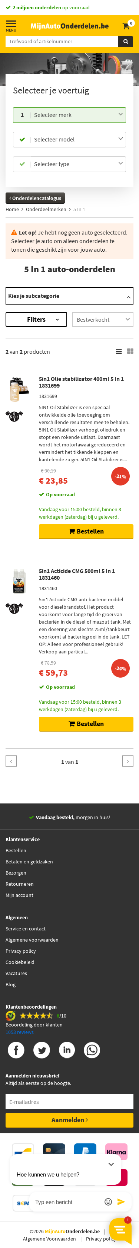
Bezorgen (16, 872)
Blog (11, 984)
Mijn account (19, 895)
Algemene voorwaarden (32, 939)
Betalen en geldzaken (29, 861)
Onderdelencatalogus (36, 198)
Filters (36, 319)
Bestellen (16, 850)
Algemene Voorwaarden (49, 1238)
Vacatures (16, 973)
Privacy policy (21, 951)
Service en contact (26, 928)
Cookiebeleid (20, 962)
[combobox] (78, 115)
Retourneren (20, 884)
